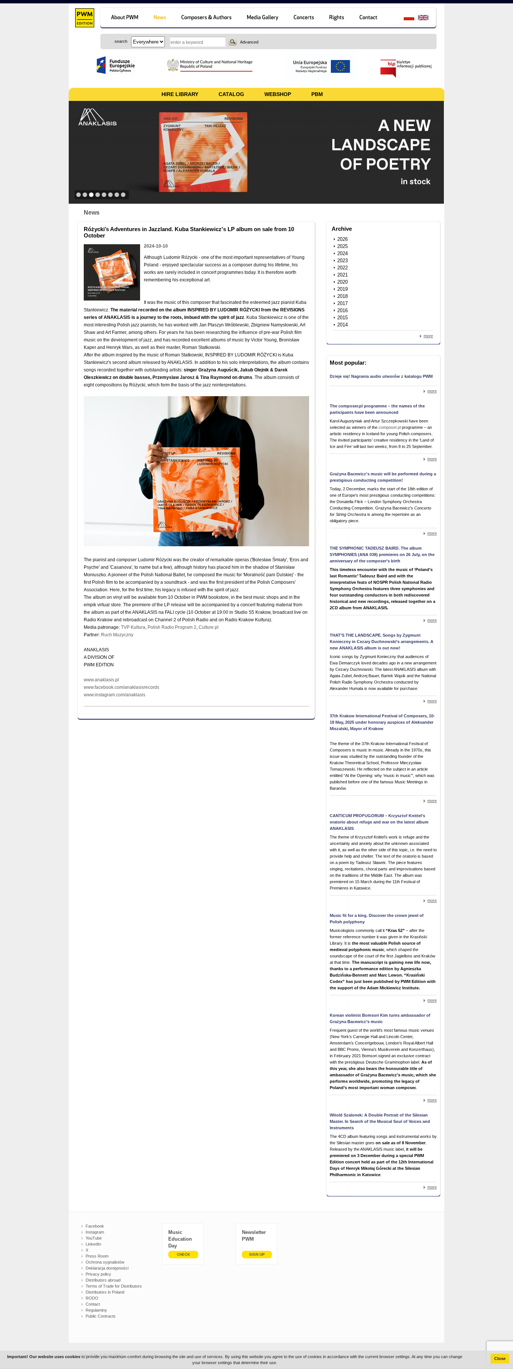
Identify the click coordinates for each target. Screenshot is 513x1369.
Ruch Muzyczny (117, 634)
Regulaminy (96, 1310)
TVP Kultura (133, 627)
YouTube (94, 1238)
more (428, 336)
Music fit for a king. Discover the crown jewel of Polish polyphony (377, 918)
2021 (342, 275)
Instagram (95, 1232)
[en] (427, 18)
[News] (160, 18)
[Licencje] (337, 18)
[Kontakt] (372, 18)
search (232, 42)
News (92, 212)
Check (183, 1254)
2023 (342, 260)
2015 (342, 317)
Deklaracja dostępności (107, 1268)
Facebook (95, 1226)
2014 (342, 325)
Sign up (257, 1254)
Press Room (97, 1256)
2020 (342, 282)
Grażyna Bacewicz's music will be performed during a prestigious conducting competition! (383, 477)
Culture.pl (209, 627)
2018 (342, 296)
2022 (342, 267)
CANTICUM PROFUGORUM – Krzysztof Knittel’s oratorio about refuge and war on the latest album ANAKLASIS (379, 822)
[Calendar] (305, 18)
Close (499, 1358)
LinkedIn (93, 1244)
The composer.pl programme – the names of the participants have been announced (377, 409)
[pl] (404, 18)
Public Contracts (101, 1316)
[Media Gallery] (263, 18)
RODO (92, 1298)
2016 (342, 310)
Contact (93, 1304)
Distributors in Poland (105, 1292)
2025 (342, 246)
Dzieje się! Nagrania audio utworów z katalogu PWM (381, 376)
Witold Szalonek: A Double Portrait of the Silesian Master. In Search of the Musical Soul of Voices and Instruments (380, 1121)
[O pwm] (123, 18)
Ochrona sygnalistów (105, 1262)
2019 (342, 289)
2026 (342, 239)
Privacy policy (98, 1274)
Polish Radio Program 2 (172, 627)
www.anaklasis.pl (101, 679)
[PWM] (84, 18)
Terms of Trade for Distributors (114, 1286)
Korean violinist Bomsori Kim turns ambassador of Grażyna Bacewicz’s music (380, 1018)
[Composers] (207, 18)
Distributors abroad (103, 1280)
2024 (342, 253)
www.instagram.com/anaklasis (114, 694)
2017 (342, 303)
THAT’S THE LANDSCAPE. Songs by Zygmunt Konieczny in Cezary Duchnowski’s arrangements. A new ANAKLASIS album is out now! (381, 641)
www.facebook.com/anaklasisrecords (121, 687)
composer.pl (390, 427)
